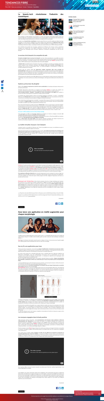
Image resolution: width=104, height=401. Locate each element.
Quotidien (36, 7)
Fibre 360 (7, 7)
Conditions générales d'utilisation (57, 398)
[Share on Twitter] (2, 85)
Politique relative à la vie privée (46, 398)
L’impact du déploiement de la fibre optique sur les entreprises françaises (79, 43)
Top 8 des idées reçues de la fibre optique (79, 26)
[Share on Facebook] (2, 82)
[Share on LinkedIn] (2, 88)
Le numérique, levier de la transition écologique (78, 37)
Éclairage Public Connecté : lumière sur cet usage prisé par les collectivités (79, 20)
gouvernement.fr (32, 196)
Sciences (30, 7)
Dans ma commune (17, 7)
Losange (66, 396)
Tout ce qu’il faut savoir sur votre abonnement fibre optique (78, 32)
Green (24, 7)
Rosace (71, 396)
